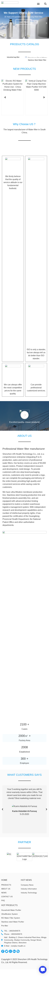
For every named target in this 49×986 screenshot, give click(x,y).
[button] (38, 4)
